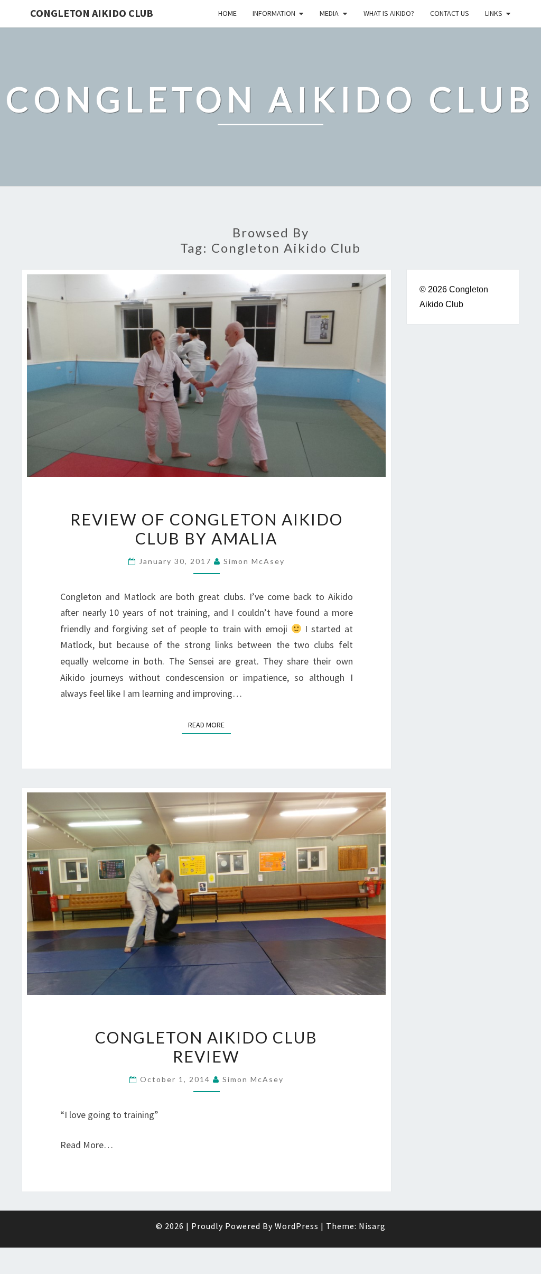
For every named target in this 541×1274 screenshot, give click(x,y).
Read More (209, 724)
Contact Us (449, 13)
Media (329, 13)
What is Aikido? (388, 13)
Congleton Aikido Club (91, 13)
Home (227, 13)
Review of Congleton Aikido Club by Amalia (206, 529)
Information (274, 13)
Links (493, 13)
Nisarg (372, 1226)
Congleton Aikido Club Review (206, 1047)
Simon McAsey (254, 561)
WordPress (297, 1226)
